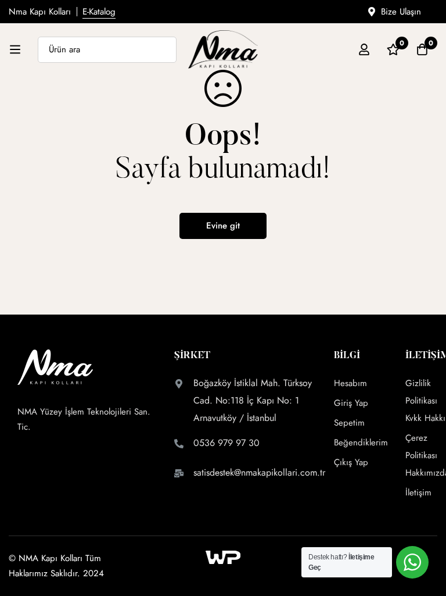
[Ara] (163, 50)
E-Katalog (99, 11)
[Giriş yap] (364, 49)
